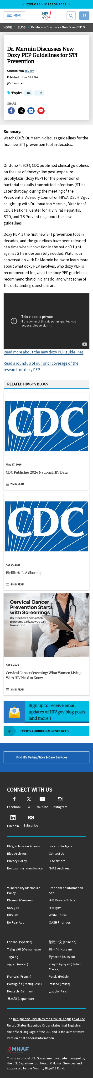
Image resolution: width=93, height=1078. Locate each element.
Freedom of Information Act (66, 890)
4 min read (17, 584)
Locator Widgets (60, 846)
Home (8, 27)
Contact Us (56, 853)
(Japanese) (20, 998)
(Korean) (60, 949)
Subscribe (31, 825)
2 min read (17, 484)
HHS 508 (13, 915)
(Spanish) (19, 942)
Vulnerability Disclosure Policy (23, 890)
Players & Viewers (20, 900)
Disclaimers (57, 861)
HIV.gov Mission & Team (23, 846)
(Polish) (59, 976)
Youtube (42, 807)
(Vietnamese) (24, 949)
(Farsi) (58, 991)
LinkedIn (13, 826)
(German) (20, 991)
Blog (22, 27)
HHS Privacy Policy (62, 900)
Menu (17, 15)
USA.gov (13, 907)
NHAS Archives (59, 868)
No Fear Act (15, 922)
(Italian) (59, 984)
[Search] (71, 15)
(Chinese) (62, 942)
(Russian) (62, 957)
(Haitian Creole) (65, 966)
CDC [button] (28, 93)
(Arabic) (17, 964)
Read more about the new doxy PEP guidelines (43, 352)
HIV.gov (29, 70)
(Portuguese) (24, 984)
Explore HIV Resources (46, 4)
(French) (19, 976)
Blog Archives (17, 853)
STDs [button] (39, 93)
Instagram (60, 807)
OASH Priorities (60, 922)
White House (58, 915)
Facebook (14, 807)
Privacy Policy (17, 861)
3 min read (17, 689)
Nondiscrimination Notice (25, 868)
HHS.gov (55, 907)
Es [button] (84, 15)
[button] (46, 474)
